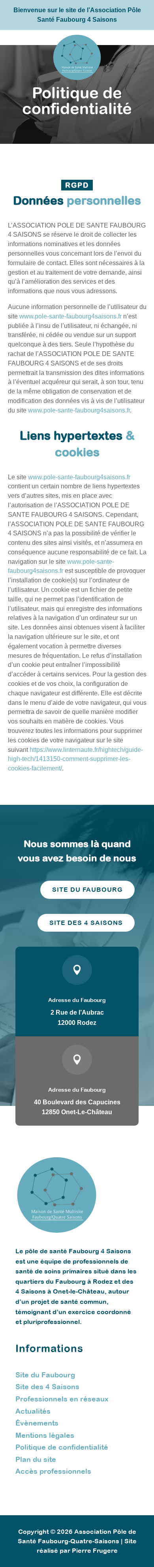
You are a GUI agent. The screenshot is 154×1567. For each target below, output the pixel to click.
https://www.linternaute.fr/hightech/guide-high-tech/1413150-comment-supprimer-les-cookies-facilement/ (75, 759)
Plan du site (35, 1459)
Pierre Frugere (95, 1550)
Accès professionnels (53, 1471)
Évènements (36, 1423)
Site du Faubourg (45, 1375)
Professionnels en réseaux (61, 1399)
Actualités (33, 1411)
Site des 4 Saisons (47, 1386)
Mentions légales (44, 1435)
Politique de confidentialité (61, 1447)
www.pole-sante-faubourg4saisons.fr (70, 316)
